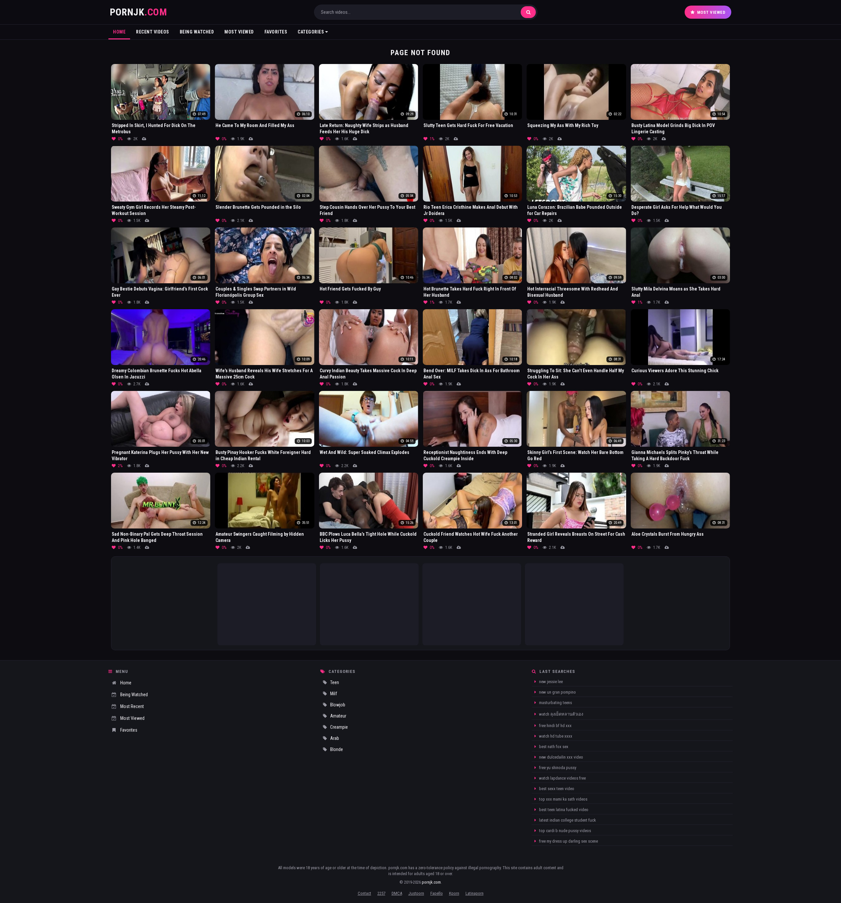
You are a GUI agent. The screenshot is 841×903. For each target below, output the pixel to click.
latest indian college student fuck (567, 820)
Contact (364, 893)
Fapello (436, 893)
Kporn (454, 893)
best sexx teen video (556, 788)
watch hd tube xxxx (555, 736)
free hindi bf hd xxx (555, 725)
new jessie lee (550, 681)
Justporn (416, 893)
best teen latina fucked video (563, 809)
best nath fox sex (553, 746)
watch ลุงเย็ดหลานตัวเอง (560, 714)
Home (119, 31)
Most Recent (132, 706)
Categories (311, 31)
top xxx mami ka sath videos (562, 799)
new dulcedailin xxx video (560, 757)
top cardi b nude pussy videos (564, 830)
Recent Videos (152, 31)
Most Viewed (711, 12)
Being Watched (197, 31)
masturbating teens (555, 702)
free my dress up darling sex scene (568, 841)
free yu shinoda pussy (557, 767)
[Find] (528, 12)
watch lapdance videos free (562, 778)
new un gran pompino (557, 692)
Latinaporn (475, 893)
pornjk (138, 12)
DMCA (397, 893)
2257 (381, 893)
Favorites (275, 31)
